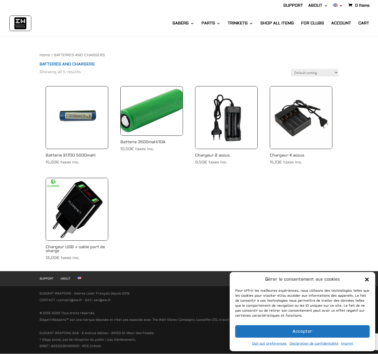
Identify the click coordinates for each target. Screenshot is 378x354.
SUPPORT (293, 6)
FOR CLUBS (312, 23)
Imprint (347, 344)
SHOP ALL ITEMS (277, 23)
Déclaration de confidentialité (313, 344)
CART (363, 23)
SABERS (180, 23)
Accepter (302, 331)
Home (45, 55)
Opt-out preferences (269, 344)
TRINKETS (238, 23)
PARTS (208, 23)
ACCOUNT (341, 23)
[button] (367, 279)
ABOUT (315, 6)
